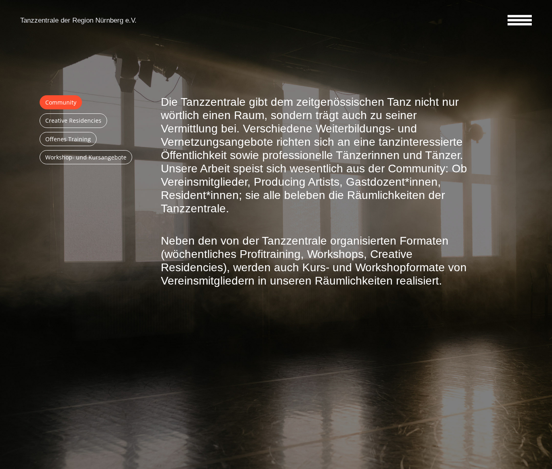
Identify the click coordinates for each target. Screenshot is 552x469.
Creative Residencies (73, 120)
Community (60, 102)
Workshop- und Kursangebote (85, 157)
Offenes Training (68, 139)
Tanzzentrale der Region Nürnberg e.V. (78, 20)
